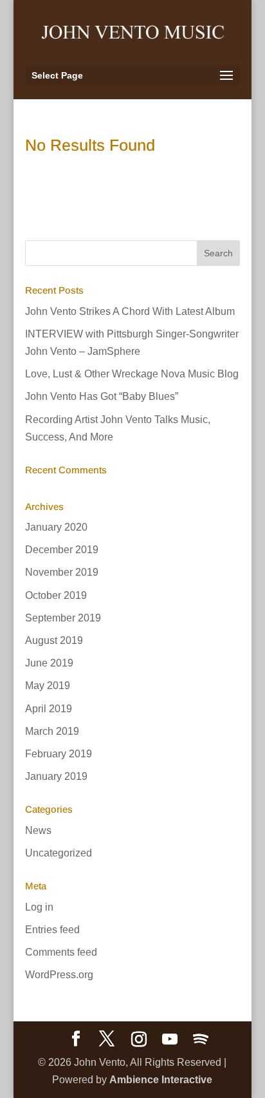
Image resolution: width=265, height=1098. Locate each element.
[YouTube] (170, 1039)
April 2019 (48, 708)
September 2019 (63, 617)
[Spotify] (201, 1039)
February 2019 (58, 753)
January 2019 (56, 776)
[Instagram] (139, 1039)
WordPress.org (59, 974)
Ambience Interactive (160, 1079)
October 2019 (56, 595)
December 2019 (61, 549)
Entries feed (52, 929)
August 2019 (54, 640)
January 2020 (56, 527)
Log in (39, 907)
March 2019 (52, 731)
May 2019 (47, 685)
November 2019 (61, 572)
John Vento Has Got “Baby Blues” (101, 396)
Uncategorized (58, 852)
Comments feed (61, 952)
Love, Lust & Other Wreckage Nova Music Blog (132, 373)
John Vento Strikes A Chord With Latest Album (130, 311)
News (38, 830)
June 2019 (49, 663)
